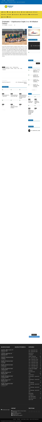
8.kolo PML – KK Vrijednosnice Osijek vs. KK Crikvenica (7, 365)
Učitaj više (33, 89)
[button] (40, 12)
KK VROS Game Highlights (33, 368)
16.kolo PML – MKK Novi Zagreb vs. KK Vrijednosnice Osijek (36, 71)
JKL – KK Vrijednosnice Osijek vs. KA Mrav (21, 83)
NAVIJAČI (36, 12)
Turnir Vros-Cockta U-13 (6, 82)
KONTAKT (2, 2)
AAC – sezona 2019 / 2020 (33, 351)
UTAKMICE (24, 12)
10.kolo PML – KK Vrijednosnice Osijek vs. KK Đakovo (36, 80)
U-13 (20, 105)
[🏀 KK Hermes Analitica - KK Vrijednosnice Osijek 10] (30, 324)
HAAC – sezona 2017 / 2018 (33, 359)
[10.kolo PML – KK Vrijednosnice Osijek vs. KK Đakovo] (30, 80)
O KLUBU (9, 12)
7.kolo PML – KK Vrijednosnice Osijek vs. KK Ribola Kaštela (7, 369)
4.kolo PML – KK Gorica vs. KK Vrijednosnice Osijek (5, 380)
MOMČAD (14, 12)
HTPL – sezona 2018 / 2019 (33, 360)
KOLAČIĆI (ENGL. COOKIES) (12, 2)
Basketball (7, 67)
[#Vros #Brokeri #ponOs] (34, 185)
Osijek (21, 68)
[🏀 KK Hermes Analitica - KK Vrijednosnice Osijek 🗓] (34, 324)
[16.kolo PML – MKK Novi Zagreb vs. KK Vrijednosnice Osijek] (30, 71)
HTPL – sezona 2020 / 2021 (33, 365)
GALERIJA (4, 14)
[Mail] (37, 3)
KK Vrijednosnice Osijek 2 (6, 68)
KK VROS (12, 68)
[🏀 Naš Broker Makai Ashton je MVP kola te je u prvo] (30, 261)
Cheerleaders (31, 354)
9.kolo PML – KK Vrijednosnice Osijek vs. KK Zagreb (36, 85)
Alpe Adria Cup (31, 353)
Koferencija (30, 370)
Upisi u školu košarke (32, 396)
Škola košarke (31, 393)
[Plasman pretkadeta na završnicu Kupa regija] (14, 91)
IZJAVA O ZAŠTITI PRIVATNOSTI (21, 2)
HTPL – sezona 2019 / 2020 (33, 362)
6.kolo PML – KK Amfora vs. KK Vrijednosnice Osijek (6, 373)
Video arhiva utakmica (32, 397)
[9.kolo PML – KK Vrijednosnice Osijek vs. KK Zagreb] (30, 85)
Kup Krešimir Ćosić (32, 371)
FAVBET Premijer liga (32, 356)
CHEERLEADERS (30, 12)
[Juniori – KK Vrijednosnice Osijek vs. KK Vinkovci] (14, 102)
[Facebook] (33, 3)
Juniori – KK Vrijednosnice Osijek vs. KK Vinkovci (14, 106)
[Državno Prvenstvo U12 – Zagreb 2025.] (6, 91)
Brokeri (11, 67)
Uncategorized (31, 394)
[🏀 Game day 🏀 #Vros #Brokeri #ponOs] (38, 136)
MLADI (19, 12)
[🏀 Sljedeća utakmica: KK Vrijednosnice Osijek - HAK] (30, 194)
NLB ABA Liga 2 (31, 374)
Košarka (15, 68)
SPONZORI (6, 2)
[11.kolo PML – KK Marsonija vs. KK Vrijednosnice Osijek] (30, 75)
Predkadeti (4, 69)
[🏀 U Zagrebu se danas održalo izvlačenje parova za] (38, 210)
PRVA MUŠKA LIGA (16, 14)
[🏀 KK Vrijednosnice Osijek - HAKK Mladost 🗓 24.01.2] (34, 141)
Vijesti (30, 399)
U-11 (2, 105)
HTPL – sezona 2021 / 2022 (33, 367)
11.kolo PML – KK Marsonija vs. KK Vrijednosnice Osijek (36, 76)
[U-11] (6, 102)
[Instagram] (35, 3)
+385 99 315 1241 (16, 414)
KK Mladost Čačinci (15, 67)
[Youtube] (40, 3)
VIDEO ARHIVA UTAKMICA (34, 14)
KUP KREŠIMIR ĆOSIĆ (24, 14)
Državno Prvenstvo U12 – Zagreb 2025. (30, 101)
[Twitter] (38, 3)
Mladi (6, 19)
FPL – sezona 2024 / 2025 (33, 357)
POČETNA (4, 12)
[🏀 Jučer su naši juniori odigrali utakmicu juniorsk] (30, 158)
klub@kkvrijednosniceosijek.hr (17, 415)
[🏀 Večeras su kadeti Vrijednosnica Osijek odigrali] (38, 276)
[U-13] (23, 102)
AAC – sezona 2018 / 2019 (33, 350)
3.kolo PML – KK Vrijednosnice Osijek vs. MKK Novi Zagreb (7, 384)
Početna (3, 19)
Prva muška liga (31, 382)
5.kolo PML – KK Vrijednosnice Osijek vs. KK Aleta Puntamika (7, 377)
